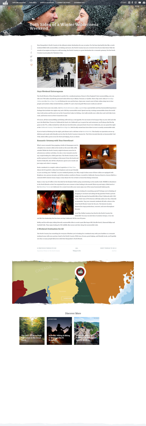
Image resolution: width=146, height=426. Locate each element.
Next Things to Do (107, 248)
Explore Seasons (19, 2)
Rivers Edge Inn (65, 127)
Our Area (33, 2)
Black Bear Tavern (45, 187)
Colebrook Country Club (48, 127)
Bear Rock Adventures (68, 108)
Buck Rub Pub (87, 131)
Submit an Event (63, 2)
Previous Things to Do (47, 248)
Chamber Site (79, 2)
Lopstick (81, 108)
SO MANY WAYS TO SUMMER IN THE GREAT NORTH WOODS (86, 337)
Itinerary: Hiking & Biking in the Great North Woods (59, 337)
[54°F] (88, 1)
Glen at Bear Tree (52, 101)
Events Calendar (47, 2)
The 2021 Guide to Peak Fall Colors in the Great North (31, 337)
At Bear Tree (72, 167)
